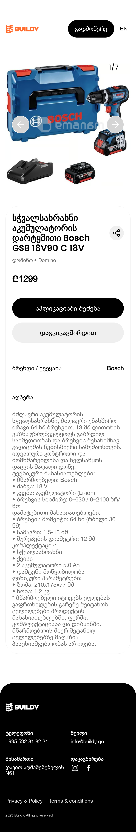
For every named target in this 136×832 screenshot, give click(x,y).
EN (124, 28)
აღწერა (22, 397)
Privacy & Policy (24, 800)
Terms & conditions (71, 800)
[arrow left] (20, 124)
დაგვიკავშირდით (68, 332)
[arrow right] (115, 124)
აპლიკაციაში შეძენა (68, 308)
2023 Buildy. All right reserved (29, 815)
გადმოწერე (91, 28)
